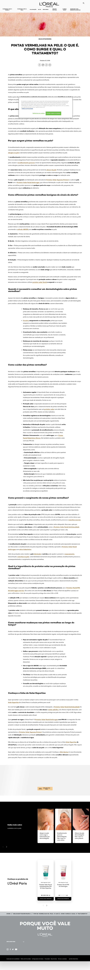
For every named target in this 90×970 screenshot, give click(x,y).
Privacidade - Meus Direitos (51, 958)
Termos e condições (62, 958)
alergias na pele (13, 153)
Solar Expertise (13, 702)
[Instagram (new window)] (8, 949)
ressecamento (69, 554)
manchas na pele (23, 557)
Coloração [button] (33, 9)
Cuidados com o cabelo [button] (7, 9)
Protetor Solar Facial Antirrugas (28, 182)
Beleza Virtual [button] (54, 9)
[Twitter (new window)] (13, 949)
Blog (39, 9)
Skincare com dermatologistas (75, 9)
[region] (46, 107)
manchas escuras (74, 520)
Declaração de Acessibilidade (13, 958)
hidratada (37, 554)
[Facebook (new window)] (10, 949)
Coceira (26, 320)
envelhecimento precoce (26, 163)
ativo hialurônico (25, 549)
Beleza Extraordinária (45, 39)
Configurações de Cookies (37, 958)
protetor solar (49, 409)
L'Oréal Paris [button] (64, 9)
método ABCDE (22, 229)
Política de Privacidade (26, 958)
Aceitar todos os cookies (53, 113)
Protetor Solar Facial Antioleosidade (66, 527)
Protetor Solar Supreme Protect (57, 180)
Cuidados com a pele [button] (22, 9)
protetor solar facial (40, 282)
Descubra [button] (46, 9)
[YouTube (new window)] (16, 949)
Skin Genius (64, 752)
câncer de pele (51, 170)
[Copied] (46, 64)
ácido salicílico (53, 710)
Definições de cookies (39, 113)
